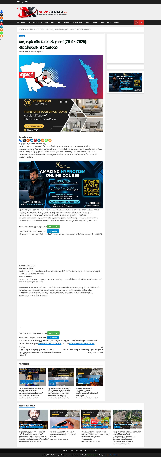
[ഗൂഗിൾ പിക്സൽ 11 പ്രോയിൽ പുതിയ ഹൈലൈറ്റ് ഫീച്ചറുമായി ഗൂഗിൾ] (65, 419)
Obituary (117, 22)
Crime (109, 22)
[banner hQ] (61, 184)
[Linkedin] (31, 140)
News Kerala (22, 398)
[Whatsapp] (46, 140)
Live (141, 22)
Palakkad (80, 383)
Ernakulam (93, 424)
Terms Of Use (37, 22)
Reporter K (116, 444)
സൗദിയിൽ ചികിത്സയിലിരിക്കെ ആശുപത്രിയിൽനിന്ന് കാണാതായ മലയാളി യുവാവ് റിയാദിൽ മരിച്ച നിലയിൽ (31, 392)
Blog (76, 451)
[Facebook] (20, 140)
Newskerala (74, 455)
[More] (50, 140)
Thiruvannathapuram (37, 427)
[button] (18, 22)
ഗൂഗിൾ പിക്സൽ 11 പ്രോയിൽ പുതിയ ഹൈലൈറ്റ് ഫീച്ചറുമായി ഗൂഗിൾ (62, 434)
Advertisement (68, 451)
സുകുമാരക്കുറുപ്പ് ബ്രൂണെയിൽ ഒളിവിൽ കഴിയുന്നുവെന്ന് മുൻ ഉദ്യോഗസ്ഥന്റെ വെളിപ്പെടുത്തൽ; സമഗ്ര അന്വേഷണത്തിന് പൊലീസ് (33, 435)
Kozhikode (91, 381)
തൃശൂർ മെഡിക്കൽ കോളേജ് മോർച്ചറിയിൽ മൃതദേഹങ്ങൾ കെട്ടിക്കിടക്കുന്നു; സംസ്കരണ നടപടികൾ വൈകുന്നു (59, 392)
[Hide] (0, 39)
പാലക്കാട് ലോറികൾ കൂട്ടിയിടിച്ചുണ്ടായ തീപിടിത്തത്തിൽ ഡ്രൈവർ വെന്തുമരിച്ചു (87, 392)
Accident (80, 378)
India (52, 22)
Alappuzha (24, 424)
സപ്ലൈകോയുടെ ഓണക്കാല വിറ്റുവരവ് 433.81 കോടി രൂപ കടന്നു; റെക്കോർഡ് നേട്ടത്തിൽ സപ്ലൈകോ (95, 435)
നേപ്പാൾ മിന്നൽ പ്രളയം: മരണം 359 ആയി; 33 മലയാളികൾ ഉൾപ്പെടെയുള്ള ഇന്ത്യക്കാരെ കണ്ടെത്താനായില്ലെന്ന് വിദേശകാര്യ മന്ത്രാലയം (127, 436)
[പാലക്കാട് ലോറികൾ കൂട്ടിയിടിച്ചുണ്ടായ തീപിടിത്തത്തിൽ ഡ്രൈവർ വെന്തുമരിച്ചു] (89, 377)
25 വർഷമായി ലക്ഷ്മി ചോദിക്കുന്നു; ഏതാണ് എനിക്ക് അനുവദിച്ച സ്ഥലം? (83, 350)
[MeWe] (39, 140)
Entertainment (78, 22)
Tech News (64, 427)
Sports (87, 22)
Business (67, 22)
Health (56, 381)
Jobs (28, 22)
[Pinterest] (35, 140)
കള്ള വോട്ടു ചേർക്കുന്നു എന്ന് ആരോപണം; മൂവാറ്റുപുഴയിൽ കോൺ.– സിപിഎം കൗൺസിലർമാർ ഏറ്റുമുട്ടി (40, 351)
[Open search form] (132, 22)
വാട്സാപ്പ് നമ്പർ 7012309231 (49, 343)
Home (23, 22)
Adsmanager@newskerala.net (81, 343)
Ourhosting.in (92, 455)
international (29, 381)
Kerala (59, 22)
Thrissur (22, 36)
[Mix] (42, 140)
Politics (95, 22)
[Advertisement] (61, 251)
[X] (24, 140)
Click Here (53, 227)
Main (46, 22)
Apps (102, 22)
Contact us (82, 451)
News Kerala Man (24, 52)
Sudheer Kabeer (113, 455)
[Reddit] (28, 140)
